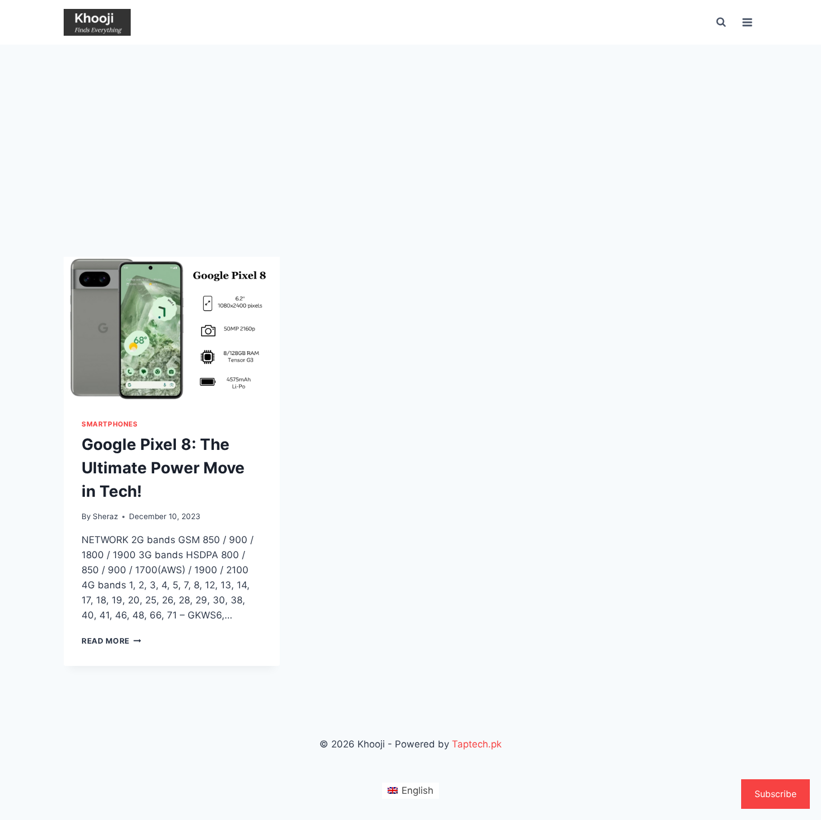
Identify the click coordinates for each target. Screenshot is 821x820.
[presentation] (172, 329)
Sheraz (105, 516)
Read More (111, 640)
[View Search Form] (721, 22)
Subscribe (775, 793)
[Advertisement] (410, 128)
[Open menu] (747, 22)
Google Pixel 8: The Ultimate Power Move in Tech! (163, 468)
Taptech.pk (477, 744)
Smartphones (110, 424)
